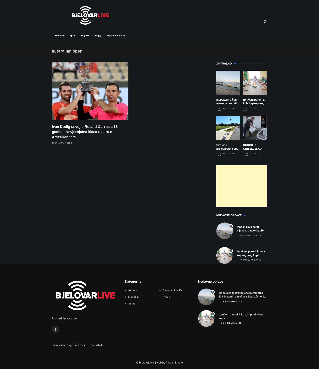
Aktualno (59, 35)
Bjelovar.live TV (116, 35)
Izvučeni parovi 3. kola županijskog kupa (254, 103)
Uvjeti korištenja (76, 345)
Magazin (85, 35)
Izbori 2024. (95, 345)
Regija (98, 35)
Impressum (58, 345)
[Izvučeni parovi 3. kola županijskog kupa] (255, 83)
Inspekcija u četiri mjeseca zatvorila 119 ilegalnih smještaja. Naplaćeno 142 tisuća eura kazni (243, 297)
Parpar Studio (174, 362)
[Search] (265, 22)
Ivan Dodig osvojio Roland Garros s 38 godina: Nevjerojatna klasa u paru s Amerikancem (85, 132)
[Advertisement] (241, 186)
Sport (73, 35)
